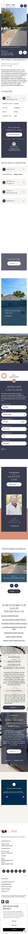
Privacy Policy (8, 703)
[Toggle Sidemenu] (25, 5)
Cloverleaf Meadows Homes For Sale (14, 628)
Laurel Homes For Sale (14, 637)
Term (2, 411)
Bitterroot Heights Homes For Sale (14, 623)
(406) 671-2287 (15, 148)
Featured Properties (7, 882)
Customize (14, 925)
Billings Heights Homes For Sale (14, 620)
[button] (14, 751)
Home (9, 616)
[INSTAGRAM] (7, 871)
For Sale (15, 616)
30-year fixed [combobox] (7, 414)
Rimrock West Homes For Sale (14, 641)
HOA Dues (4, 440)
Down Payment (6, 419)
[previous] (12, 586)
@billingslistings (14, 792)
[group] (14, 806)
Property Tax (5, 426)
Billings (4, 616)
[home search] (21, 5)
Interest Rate (5, 433)
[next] (16, 586)
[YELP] (16, 871)
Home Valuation (6, 886)
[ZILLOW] (24, 871)
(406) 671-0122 (18, 760)
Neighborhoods (6, 884)
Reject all (14, 921)
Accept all (14, 929)
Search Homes (5, 889)
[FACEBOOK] (3, 871)
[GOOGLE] (20, 871)
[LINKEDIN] (12, 871)
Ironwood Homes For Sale (14, 633)
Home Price (4, 404)
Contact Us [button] (4, 891)
